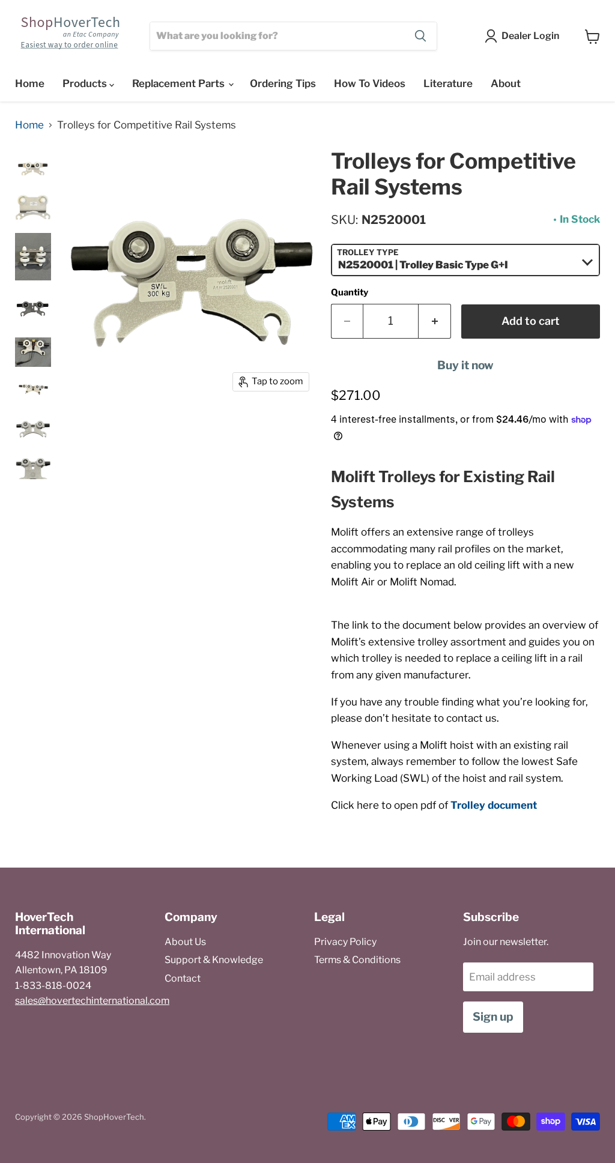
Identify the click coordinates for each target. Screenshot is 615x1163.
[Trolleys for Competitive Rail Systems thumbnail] (33, 169)
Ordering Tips (283, 83)
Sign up (493, 1017)
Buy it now (465, 365)
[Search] (420, 36)
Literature (448, 83)
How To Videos (369, 83)
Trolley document (493, 805)
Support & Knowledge (214, 959)
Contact (183, 978)
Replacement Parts (179, 83)
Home (29, 83)
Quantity (349, 293)
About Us (185, 941)
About (506, 83)
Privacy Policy (345, 941)
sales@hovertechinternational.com (92, 1000)
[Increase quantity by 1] (435, 321)
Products (85, 83)
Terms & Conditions (357, 959)
